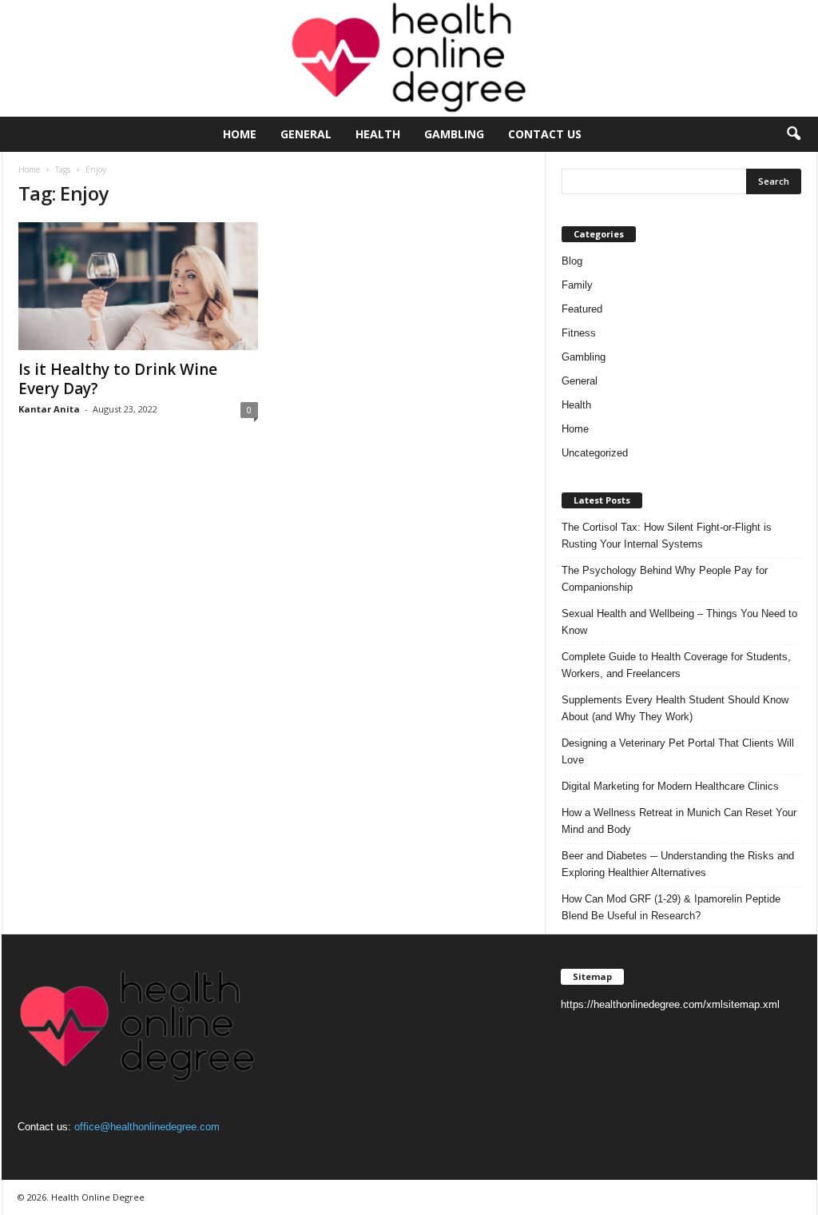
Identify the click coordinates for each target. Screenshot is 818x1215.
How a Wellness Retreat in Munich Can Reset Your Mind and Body (679, 821)
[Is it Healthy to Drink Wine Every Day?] (138, 286)
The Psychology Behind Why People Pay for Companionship (665, 578)
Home (239, 133)
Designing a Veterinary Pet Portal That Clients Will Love (678, 751)
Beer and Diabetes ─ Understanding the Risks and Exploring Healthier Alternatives (678, 864)
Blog (572, 261)
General (306, 133)
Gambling (454, 133)
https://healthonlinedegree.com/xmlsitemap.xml (670, 1004)
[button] (793, 134)
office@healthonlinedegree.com (147, 1127)
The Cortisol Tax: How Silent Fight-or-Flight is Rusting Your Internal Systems (667, 535)
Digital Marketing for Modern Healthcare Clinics (670, 786)
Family (577, 285)
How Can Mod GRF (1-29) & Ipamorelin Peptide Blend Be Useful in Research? (671, 907)
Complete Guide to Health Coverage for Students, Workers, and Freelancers (676, 665)
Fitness (579, 333)
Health (377, 133)
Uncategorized (595, 453)
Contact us (545, 133)
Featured (582, 309)
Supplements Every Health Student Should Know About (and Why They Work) (675, 708)
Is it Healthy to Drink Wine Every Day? (117, 379)
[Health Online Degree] (409, 58)
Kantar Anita (49, 409)
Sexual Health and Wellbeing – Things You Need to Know (679, 622)
